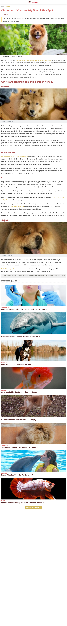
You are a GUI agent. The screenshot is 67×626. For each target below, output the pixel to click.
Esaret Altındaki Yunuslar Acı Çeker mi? (17, 475)
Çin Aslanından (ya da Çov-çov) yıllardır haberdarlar (33, 60)
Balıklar (3, 335)
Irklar (2, 6)
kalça (23, 260)
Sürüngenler (5, 307)
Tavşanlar (4, 445)
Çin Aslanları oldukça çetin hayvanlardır (14, 156)
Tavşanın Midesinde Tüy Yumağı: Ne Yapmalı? (19, 447)
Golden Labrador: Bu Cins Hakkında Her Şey (18, 420)
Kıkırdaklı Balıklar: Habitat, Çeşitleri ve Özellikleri (20, 337)
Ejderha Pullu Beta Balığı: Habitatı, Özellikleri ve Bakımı (22, 503)
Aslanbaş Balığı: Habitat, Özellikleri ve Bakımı (19, 392)
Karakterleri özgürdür (17, 206)
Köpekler (8, 6)
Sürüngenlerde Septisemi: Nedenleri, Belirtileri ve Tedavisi (24, 309)
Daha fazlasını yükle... (33, 507)
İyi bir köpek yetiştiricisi (9, 269)
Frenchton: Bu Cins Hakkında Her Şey (16, 364)
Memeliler (4, 473)
